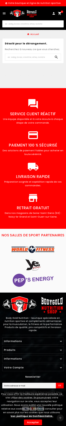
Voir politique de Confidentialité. (32, 416)
